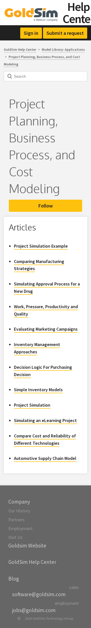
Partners (16, 519)
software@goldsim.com (39, 594)
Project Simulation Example (41, 246)
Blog (13, 578)
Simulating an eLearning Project (45, 420)
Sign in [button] (31, 33)
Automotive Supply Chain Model (45, 458)
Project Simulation (32, 405)
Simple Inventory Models (38, 389)
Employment (20, 528)
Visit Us (15, 537)
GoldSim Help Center (20, 49)
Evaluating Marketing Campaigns (46, 329)
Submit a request (65, 33)
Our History (19, 511)
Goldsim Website (27, 545)
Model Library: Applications (63, 49)
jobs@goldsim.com (34, 610)
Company (19, 501)
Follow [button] (45, 205)
